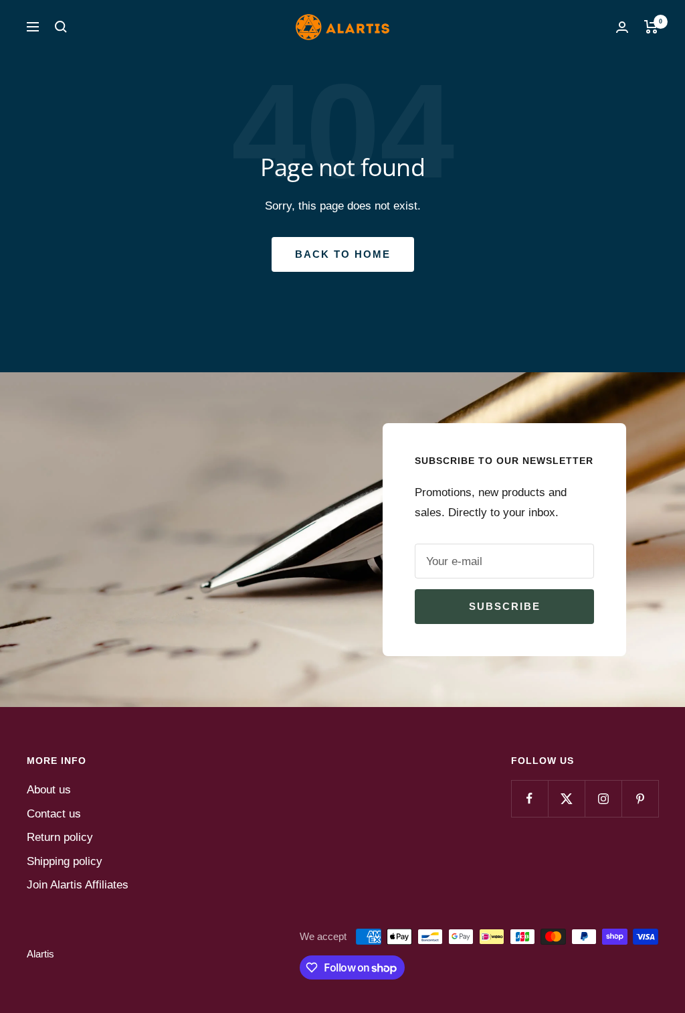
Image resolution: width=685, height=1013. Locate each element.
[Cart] (651, 26)
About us (49, 789)
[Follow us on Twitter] (566, 798)
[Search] (61, 27)
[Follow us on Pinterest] (639, 798)
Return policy (60, 837)
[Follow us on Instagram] (603, 798)
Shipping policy (64, 861)
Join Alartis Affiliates (77, 884)
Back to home (343, 254)
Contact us (54, 813)
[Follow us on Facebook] (529, 798)
